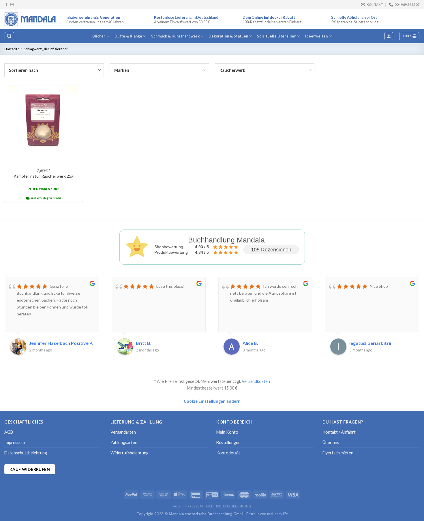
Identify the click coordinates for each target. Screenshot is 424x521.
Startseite (11, 49)
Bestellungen (228, 442)
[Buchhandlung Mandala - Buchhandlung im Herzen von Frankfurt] (30, 19)
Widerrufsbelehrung (129, 452)
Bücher (98, 36)
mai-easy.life (277, 513)
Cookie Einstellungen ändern (212, 401)
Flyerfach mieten (337, 452)
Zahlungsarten (123, 442)
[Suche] (9, 36)
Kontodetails (228, 452)
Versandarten (123, 432)
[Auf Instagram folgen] (12, 4)
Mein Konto (227, 432)
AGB (8, 432)
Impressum (14, 442)
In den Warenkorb (43, 189)
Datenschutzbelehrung (25, 452)
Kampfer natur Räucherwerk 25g (44, 176)
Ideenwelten (316, 36)
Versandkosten (256, 381)
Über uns (330, 442)
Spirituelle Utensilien (276, 36)
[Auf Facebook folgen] (6, 4)
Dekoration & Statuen (228, 36)
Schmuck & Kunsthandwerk (175, 36)
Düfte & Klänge (128, 36)
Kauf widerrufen (30, 469)
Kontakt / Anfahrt (339, 432)
